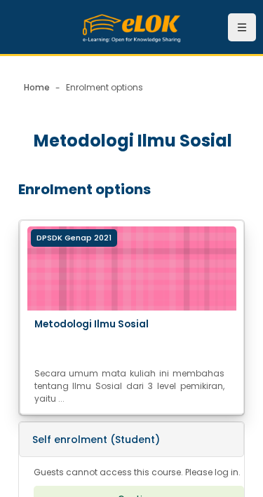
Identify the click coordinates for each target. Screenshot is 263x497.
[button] (131, 439)
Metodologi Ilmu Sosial (91, 324)
